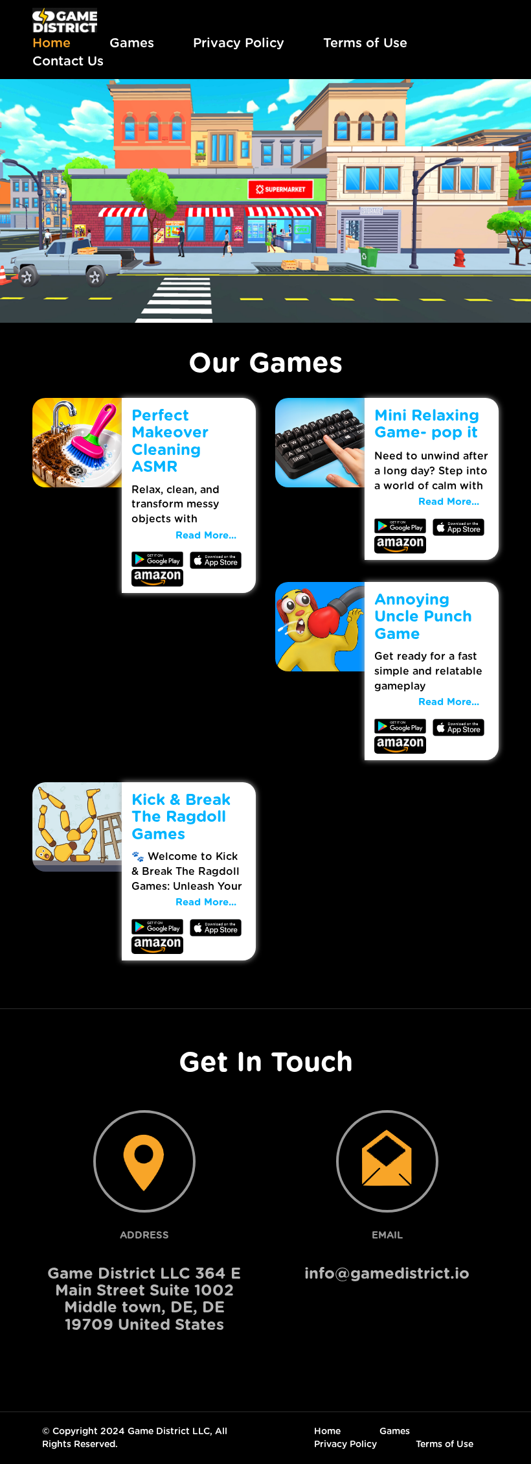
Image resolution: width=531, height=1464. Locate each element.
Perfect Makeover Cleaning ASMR (170, 441)
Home (51, 43)
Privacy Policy (238, 43)
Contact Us (68, 61)
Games (131, 43)
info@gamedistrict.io (386, 1274)
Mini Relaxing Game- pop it (426, 424)
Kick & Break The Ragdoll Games (181, 817)
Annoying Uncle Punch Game (423, 617)
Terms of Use (365, 43)
